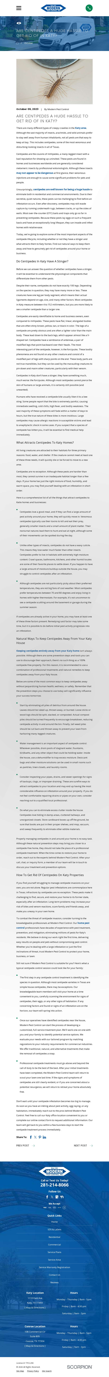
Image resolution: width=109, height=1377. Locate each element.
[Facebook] (47, 1197)
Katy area (80, 127)
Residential (54, 1237)
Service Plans (54, 1252)
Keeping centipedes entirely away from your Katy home (47, 650)
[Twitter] (52, 1197)
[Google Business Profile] (56, 1197)
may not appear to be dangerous (34, 172)
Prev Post (22, 1145)
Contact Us (54, 1274)
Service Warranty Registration (54, 1267)
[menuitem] (20, 1371)
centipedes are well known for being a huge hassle (61, 189)
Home (54, 1221)
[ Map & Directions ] (35, 1307)
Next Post (80, 1145)
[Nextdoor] (61, 1197)
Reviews (54, 1282)
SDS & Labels (54, 1229)
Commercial (54, 1244)
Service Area (54, 1259)
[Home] (53, 8)
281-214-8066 (54, 1184)
